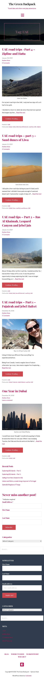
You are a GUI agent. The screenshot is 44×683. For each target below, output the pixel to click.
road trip (31, 127)
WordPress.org (7, 641)
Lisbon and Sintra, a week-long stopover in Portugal (19, 481)
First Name (6, 510)
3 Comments (6, 149)
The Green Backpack (22, 4)
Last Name (6, 518)
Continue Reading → (12, 119)
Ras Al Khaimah (23, 127)
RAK (17, 127)
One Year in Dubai (14, 391)
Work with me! (32, 654)
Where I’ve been (17, 654)
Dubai (10, 127)
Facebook (22, 664)
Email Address (7, 502)
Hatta (14, 127)
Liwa (14, 208)
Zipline (39, 127)
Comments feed (7, 637)
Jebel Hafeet (21, 382)
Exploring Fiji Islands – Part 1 (11, 474)
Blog (7, 654)
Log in (4, 630)
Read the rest (20, 112)
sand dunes (24, 208)
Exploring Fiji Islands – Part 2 (11, 471)
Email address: (7, 584)
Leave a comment (7, 400)
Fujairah (15, 382)
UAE (9, 124)
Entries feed (6, 634)
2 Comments (6, 63)
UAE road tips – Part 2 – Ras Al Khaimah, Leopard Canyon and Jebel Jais (21, 221)
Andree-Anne (6, 60)
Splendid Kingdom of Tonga (11, 485)
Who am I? (22, 657)
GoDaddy (28, 676)
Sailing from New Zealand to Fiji (12, 478)
